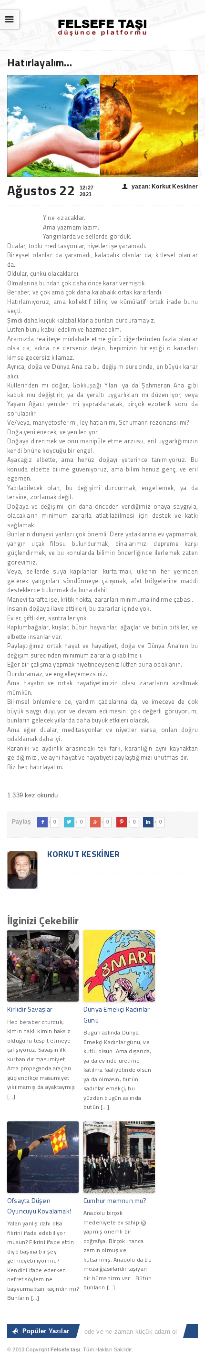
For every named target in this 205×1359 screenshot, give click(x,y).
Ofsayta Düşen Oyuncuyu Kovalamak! (39, 1205)
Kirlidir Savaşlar (30, 1009)
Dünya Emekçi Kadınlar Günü (116, 1014)
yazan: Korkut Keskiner (160, 186)
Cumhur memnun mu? (115, 1200)
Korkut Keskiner (82, 853)
